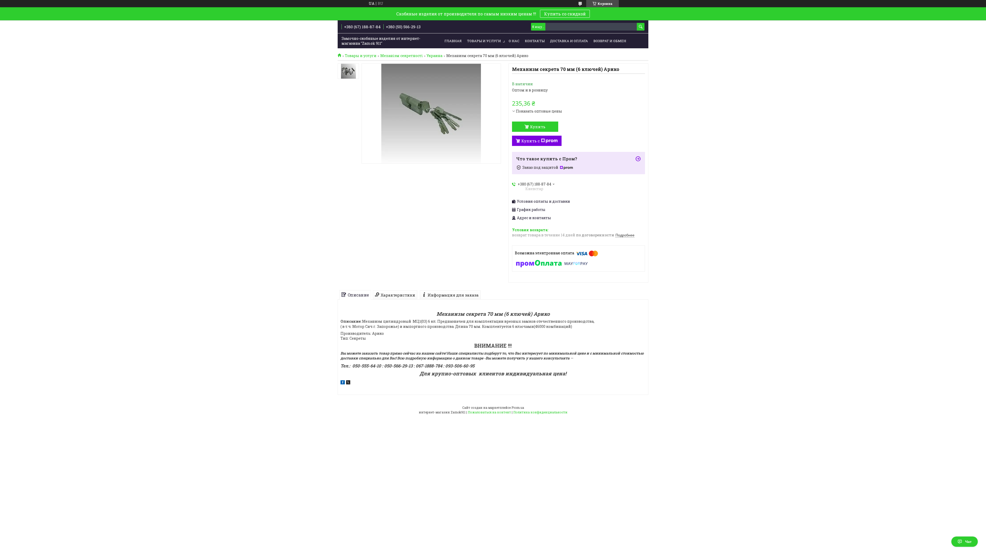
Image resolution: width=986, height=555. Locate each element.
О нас (514, 41)
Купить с (530, 140)
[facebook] (342, 383)
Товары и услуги (484, 41)
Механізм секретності (401, 55)
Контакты (535, 41)
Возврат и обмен (609, 41)
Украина (434, 55)
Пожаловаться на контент (489, 412)
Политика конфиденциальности (540, 412)
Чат (968, 542)
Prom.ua (517, 407)
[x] (348, 383)
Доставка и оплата (569, 41)
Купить (537, 126)
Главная (453, 41)
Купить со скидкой (565, 13)
